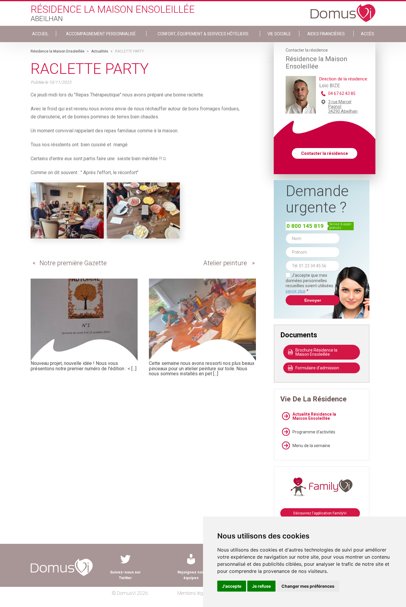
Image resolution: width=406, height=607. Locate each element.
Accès (367, 33)
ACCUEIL (40, 33)
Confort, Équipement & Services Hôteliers (203, 33)
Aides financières (326, 33)
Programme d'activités (313, 432)
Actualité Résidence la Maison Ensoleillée (314, 416)
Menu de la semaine (311, 445)
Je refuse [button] (261, 586)
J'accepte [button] (231, 586)
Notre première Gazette (73, 263)
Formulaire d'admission (317, 368)
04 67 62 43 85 (341, 93)
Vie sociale (279, 33)
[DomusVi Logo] (343, 10)
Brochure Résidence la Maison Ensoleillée (316, 352)
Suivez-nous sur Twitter (125, 575)
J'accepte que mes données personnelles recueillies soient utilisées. (313, 283)
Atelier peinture (225, 263)
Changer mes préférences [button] (307, 586)
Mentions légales (193, 593)
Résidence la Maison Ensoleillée (57, 51)
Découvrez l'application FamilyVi (320, 513)
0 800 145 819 (305, 226)
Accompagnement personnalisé (101, 33)
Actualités (99, 51)
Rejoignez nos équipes (190, 575)
